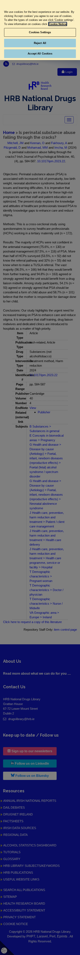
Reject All (40, 43)
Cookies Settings (40, 32)
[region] (40, 30)
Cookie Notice (57, 24)
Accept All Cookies (40, 53)
